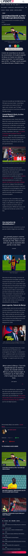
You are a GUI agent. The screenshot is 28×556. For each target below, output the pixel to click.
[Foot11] (7, 2)
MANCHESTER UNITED (19, 7)
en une (6, 520)
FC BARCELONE (11, 7)
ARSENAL (7, 10)
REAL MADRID (4, 7)
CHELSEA (3, 10)
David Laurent (7, 24)
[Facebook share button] (10, 46)
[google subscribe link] (10, 438)
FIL (2, 520)
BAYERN (11, 10)
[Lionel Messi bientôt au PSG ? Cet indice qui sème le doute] (14, 459)
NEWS (3, 13)
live (10, 520)
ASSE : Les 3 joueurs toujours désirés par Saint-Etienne (13, 533)
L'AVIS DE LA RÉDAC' (18, 10)
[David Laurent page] (4, 431)
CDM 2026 (8, 4)
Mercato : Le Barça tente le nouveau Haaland (11, 549)
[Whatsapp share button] (18, 46)
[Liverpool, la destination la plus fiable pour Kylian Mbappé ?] (14, 505)
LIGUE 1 (17, 4)
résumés (13, 520)
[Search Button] (23, 2)
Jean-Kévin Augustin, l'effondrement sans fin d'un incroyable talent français (13, 491)
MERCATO (3, 4)
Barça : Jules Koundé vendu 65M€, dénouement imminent (14, 541)
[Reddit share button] (15, 46)
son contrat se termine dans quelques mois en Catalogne (13, 133)
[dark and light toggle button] (26, 7)
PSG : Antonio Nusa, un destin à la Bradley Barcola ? (12, 529)
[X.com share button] (12, 46)
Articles (5, 487)
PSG (14, 4)
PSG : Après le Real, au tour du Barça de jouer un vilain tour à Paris (14, 525)
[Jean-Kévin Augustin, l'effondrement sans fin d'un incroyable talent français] (14, 482)
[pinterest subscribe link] (12, 441)
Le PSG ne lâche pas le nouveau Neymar (10, 537)
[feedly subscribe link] (17, 438)
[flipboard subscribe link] (5, 441)
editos (18, 520)
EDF (11, 4)
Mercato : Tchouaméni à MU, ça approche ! (11, 545)
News (4, 464)
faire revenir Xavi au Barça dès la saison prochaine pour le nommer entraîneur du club (13, 397)
